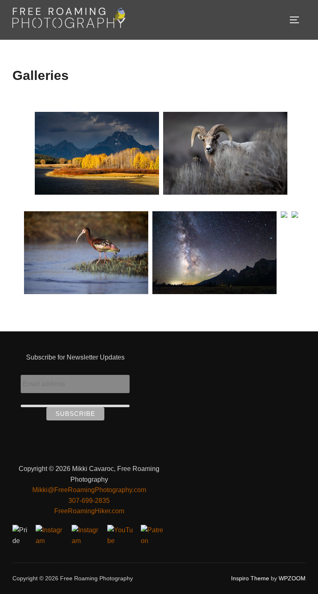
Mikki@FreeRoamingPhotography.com (89, 489)
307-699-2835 (89, 500)
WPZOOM (292, 578)
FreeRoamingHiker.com (89, 510)
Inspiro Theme (250, 578)
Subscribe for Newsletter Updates (75, 357)
